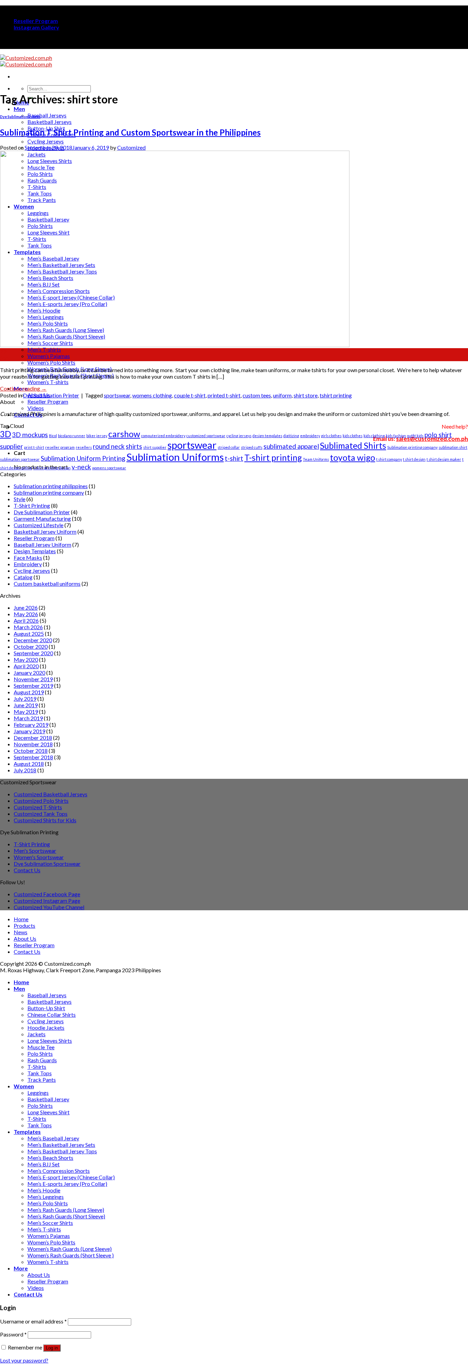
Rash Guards (42, 1060)
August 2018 (29, 763)
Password (13, 1334)
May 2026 (26, 614)
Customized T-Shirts (38, 807)
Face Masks (28, 557)
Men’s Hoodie (43, 1190)
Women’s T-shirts (48, 382)
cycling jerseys (238, 435)
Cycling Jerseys (45, 141)
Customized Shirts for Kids (45, 820)
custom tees (257, 395)
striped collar (229, 447)
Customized (131, 147)
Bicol (53, 435)
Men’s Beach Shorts (50, 1157)
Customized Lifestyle (38, 525)
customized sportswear (205, 435)
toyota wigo (352, 457)
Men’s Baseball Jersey (53, 1138)
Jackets (36, 1034)
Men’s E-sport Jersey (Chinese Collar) (71, 1177)
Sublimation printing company (412, 447)
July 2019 (25, 698)
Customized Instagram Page (47, 900)
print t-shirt (34, 447)
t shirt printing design (52, 468)
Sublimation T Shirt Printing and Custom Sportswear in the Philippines (130, 132)
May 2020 (26, 659)
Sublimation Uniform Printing (83, 458)
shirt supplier (155, 447)
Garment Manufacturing (42, 518)
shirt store (306, 395)
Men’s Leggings (45, 1196)
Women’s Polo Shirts (51, 362)
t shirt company (389, 459)
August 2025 (29, 633)
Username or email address (33, 1321)
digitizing (291, 435)
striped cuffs (251, 447)
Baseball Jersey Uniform (42, 544)
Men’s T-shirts (44, 349)
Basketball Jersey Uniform (45, 531)
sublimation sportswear (20, 459)
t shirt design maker (444, 459)
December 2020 (33, 640)
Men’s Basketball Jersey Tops (62, 1151)
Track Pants (41, 1079)
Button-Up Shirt (46, 1008)
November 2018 (33, 744)
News (20, 932)
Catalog (23, 577)
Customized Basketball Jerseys (50, 794)
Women (24, 1086)
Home (21, 919)
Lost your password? (24, 1360)
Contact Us (27, 870)
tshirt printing (336, 395)
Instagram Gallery (36, 27)
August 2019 (29, 692)
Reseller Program (36, 20)
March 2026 (28, 627)
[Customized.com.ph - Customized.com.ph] (26, 60)
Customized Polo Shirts (41, 800)
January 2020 (29, 672)
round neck (109, 446)
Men (19, 108)
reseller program (60, 447)
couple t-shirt (190, 395)
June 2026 (26, 607)
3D (5, 434)
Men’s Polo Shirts (47, 1203)
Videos (35, 408)
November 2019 (33, 679)
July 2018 (25, 770)
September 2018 (33, 757)
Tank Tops (39, 1073)
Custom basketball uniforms (47, 583)
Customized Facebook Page (47, 894)
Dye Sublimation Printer (20, 116)
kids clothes (352, 435)
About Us (25, 938)
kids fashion (396, 435)
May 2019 (26, 711)
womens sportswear (109, 468)
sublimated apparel (291, 446)
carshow (124, 434)
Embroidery (28, 564)
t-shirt (234, 458)
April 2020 (26, 666)
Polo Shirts (40, 1053)
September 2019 (33, 685)
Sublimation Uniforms (175, 457)
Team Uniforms (316, 459)
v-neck (81, 467)
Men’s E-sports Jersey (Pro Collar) (67, 1183)
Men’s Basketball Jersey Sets (61, 1144)
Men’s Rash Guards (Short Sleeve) (66, 1216)
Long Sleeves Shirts (49, 1040)
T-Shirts (36, 1066)
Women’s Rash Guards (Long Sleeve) (69, 1248)
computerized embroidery (163, 435)
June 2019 (26, 705)
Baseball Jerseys (46, 115)
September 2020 (33, 653)
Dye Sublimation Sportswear (47, 863)
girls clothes (331, 435)
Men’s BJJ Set (43, 1164)
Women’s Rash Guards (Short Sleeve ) (70, 1255)
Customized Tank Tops (40, 813)
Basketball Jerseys (49, 121)
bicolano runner (71, 435)
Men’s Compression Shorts (58, 1170)
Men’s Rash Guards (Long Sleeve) (65, 1209)
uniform (282, 395)
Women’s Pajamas (48, 356)
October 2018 (31, 750)
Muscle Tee (40, 1047)
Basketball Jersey (48, 1099)
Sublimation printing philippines (51, 486)
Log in (52, 1348)
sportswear (117, 395)
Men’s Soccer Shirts (50, 1222)
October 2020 (31, 646)
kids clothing (374, 435)
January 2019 (29, 731)
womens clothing (152, 395)
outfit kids (415, 435)
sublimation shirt (453, 447)
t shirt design (414, 459)
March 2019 (28, 718)
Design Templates (35, 551)
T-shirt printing (273, 457)
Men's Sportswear (35, 850)
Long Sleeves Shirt (48, 1112)
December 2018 (33, 737)
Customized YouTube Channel (49, 907)
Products (24, 925)
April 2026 (26, 620)
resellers (84, 447)
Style (19, 499)
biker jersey (96, 435)
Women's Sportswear (39, 857)
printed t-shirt (224, 395)
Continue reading (23, 388)
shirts (134, 446)
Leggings (38, 1092)
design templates (267, 435)
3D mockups (30, 435)
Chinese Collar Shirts (51, 1014)
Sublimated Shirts (353, 446)
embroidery (310, 435)
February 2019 (31, 724)
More (21, 1268)
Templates (27, 1131)
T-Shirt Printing (32, 505)
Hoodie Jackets (45, 1027)
